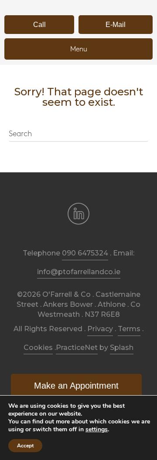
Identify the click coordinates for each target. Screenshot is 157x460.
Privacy (100, 329)
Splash (121, 347)
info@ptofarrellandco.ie (78, 272)
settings (96, 429)
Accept (25, 445)
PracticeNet (77, 347)
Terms (129, 329)
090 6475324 (85, 253)
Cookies (38, 347)
